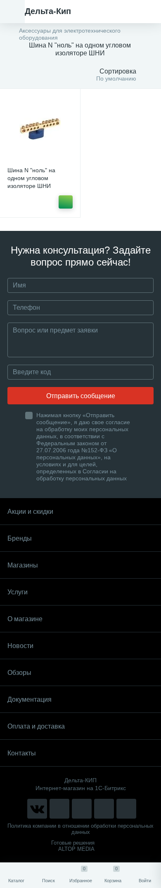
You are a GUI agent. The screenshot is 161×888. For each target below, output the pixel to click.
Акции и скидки (30, 511)
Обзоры (19, 672)
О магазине (25, 618)
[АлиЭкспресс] (59, 809)
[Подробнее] (66, 202)
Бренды (19, 538)
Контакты (21, 753)
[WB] (104, 809)
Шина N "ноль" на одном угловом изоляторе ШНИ (31, 178)
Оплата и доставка (36, 726)
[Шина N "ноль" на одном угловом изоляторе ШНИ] (40, 128)
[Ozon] (126, 809)
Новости (20, 645)
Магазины (22, 565)
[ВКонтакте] (37, 809)
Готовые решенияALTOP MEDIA (73, 846)
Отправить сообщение (80, 395)
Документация (29, 699)
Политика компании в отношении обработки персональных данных (80, 829)
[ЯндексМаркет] (82, 809)
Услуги (17, 592)
